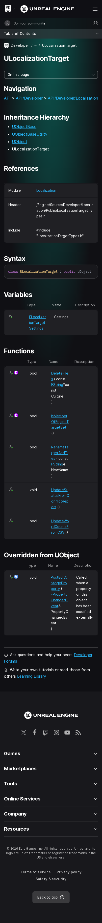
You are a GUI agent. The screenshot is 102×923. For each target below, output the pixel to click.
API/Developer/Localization (73, 98)
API (7, 98)
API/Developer (29, 98)
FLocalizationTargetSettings (37, 322)
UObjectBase (24, 126)
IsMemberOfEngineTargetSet (60, 421)
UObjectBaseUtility (29, 134)
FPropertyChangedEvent (59, 600)
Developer (20, 45)
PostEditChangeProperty (59, 583)
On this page (18, 74)
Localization (46, 190)
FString (57, 384)
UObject (19, 141)
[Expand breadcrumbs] (35, 45)
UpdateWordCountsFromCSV (60, 526)
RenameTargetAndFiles (60, 453)
